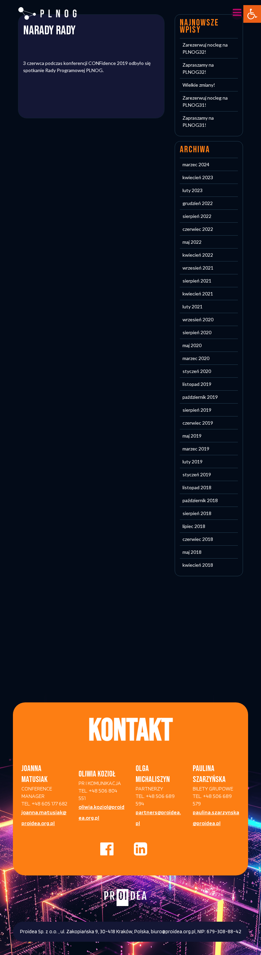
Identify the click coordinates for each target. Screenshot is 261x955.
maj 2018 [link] (192, 552)
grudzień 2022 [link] (197, 203)
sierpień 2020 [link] (196, 332)
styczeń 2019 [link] (196, 474)
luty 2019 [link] (192, 461)
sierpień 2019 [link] (196, 410)
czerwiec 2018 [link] (197, 539)
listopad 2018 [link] (196, 487)
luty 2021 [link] (192, 306)
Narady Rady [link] (49, 30)
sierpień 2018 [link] (196, 513)
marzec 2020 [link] (195, 358)
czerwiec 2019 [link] (197, 423)
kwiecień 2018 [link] (197, 565)
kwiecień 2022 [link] (197, 255)
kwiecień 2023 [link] (197, 177)
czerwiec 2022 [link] (197, 229)
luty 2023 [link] (192, 190)
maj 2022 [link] (192, 242)
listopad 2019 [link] (196, 384)
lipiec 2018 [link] (193, 526)
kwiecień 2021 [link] (197, 293)
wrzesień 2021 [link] (197, 268)
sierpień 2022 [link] (196, 216)
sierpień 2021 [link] (196, 281)
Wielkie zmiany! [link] (198, 85)
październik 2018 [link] (200, 500)
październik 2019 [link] (200, 397)
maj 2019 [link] (192, 436)
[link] (252, 14)
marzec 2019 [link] (195, 448)
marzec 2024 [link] (195, 164)
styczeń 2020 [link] (196, 371)
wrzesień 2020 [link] (197, 319)
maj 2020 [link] (192, 345)
